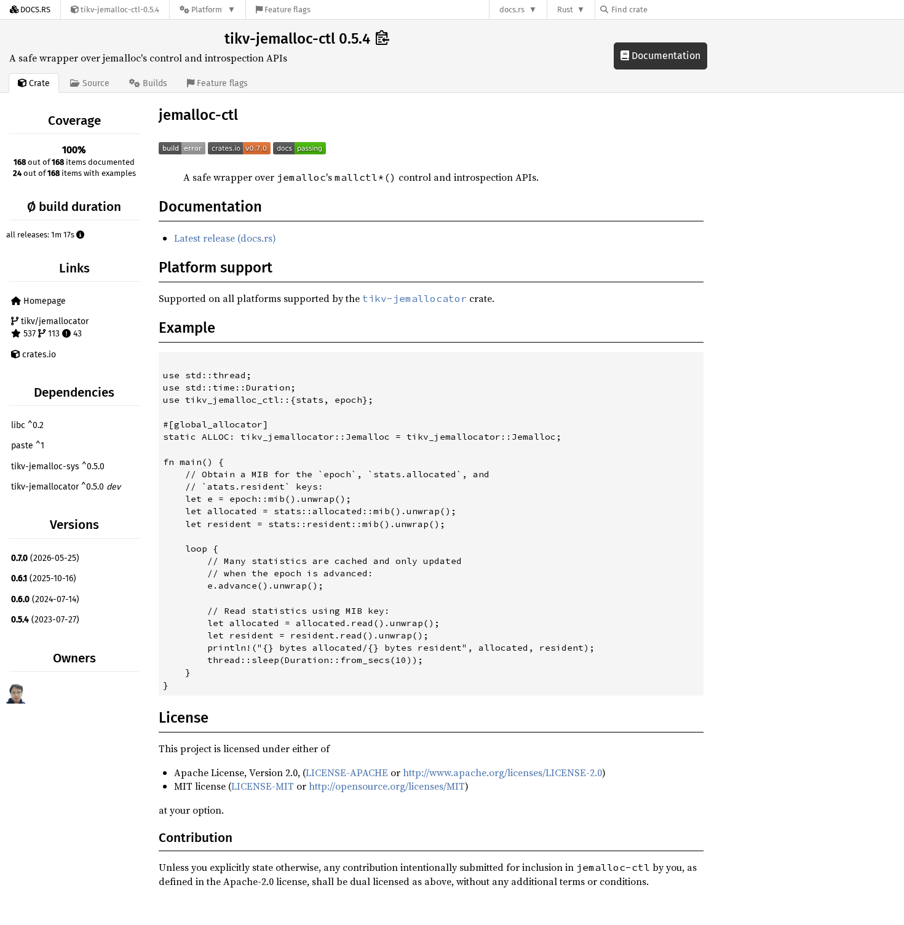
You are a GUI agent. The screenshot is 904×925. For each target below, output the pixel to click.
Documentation (664, 56)
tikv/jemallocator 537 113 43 (53, 327)
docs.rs (512, 9)
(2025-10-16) (43, 578)
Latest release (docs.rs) (225, 238)
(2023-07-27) (45, 619)
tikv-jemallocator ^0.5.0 (66, 487)
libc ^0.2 (27, 425)
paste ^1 (27, 445)
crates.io (38, 354)
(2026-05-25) (45, 558)
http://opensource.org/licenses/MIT (387, 786)
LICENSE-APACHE (347, 772)
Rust (565, 9)
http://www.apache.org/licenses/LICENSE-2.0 (502, 772)
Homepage (43, 301)
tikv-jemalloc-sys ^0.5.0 (58, 466)
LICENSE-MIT (262, 786)
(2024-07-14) (45, 599)
